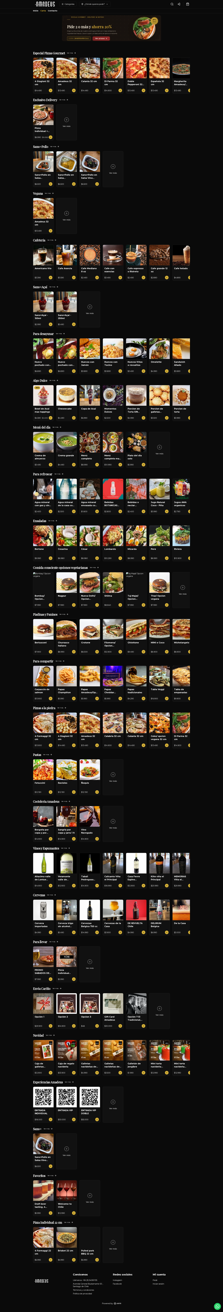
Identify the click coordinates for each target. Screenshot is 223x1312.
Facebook (117, 1284)
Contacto (52, 11)
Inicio (35, 11)
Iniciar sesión (158, 1284)
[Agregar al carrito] (50, 90)
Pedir (155, 1280)
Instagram (117, 1280)
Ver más (70, 53)
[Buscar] (172, 4)
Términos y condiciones (83, 1290)
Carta (43, 11)
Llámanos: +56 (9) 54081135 (85, 1280)
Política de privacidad (82, 1293)
